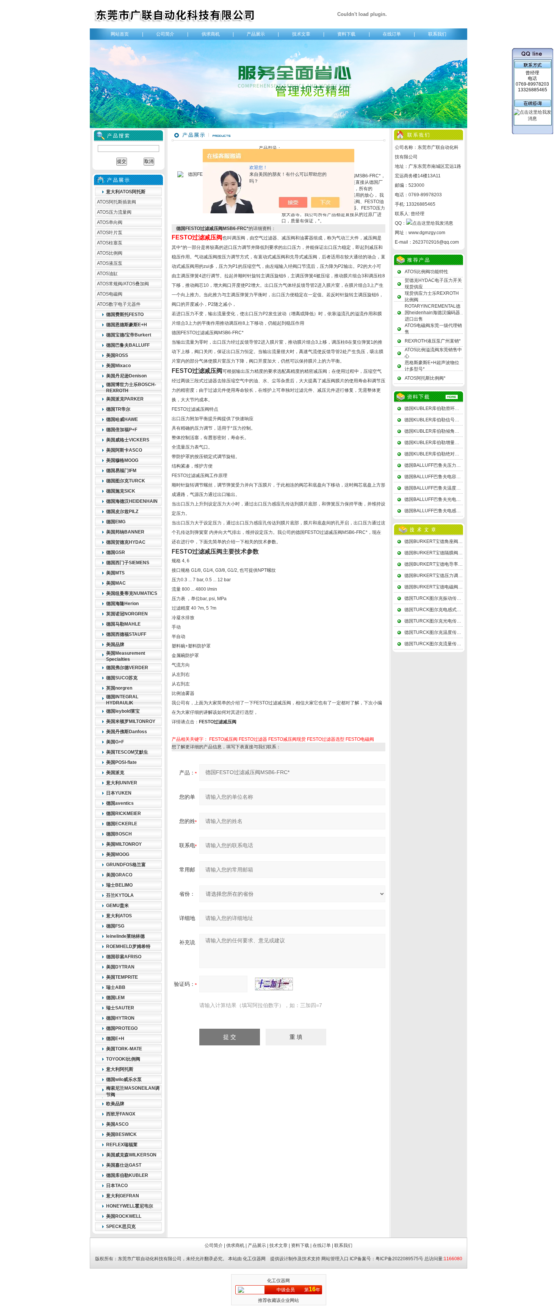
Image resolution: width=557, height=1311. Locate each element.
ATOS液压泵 (109, 263)
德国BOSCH (119, 834)
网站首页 (120, 34)
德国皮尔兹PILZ (122, 511)
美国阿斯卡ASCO (124, 450)
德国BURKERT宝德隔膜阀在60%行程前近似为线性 (456, 552)
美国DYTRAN (120, 967)
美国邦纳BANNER (125, 532)
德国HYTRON (120, 1018)
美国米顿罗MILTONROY (130, 721)
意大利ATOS (119, 915)
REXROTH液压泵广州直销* (433, 341)
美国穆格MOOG (122, 460)
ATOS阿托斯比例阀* (425, 378)
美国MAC (116, 583)
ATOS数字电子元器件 (119, 304)
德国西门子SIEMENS (127, 562)
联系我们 (437, 34)
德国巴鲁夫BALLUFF (128, 345)
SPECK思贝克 (121, 1226)
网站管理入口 (335, 1258)
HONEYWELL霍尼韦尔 (129, 1206)
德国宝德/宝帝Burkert (128, 335)
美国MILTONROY (124, 844)
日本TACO (117, 1185)
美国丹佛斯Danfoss (126, 731)
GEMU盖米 (117, 905)
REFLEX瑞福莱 (122, 1144)
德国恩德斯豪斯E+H (126, 324)
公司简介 (165, 34)
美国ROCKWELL (123, 1216)
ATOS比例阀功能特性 (426, 271)
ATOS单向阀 (109, 222)
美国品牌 (115, 644)
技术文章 (301, 34)
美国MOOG (117, 854)
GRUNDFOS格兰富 (126, 864)
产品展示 (256, 34)
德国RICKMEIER (123, 813)
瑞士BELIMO (119, 885)
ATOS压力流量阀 (114, 212)
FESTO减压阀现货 (287, 739)
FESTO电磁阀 (360, 739)
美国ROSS (117, 355)
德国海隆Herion (122, 603)
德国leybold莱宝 (123, 711)
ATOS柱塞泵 (109, 243)
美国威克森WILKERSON (131, 1155)
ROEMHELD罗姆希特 (128, 946)
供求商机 (211, 34)
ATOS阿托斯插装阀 (116, 202)
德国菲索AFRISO (123, 956)
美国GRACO (119, 875)
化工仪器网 (254, 1258)
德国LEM (115, 997)
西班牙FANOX (120, 1114)
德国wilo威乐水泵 (124, 1079)
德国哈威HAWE (122, 419)
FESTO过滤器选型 (325, 739)
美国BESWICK (121, 1134)
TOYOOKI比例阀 (123, 1059)
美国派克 (115, 772)
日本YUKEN (118, 793)
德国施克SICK (120, 491)
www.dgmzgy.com (426, 232)
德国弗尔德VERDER (127, 667)
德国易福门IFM (121, 470)
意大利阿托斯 (119, 1069)
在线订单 (392, 34)
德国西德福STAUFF (126, 634)
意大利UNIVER (121, 782)
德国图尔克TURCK (125, 480)
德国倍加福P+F (121, 429)
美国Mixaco (118, 365)
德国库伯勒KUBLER (127, 1175)
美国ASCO (117, 1124)
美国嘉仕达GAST (123, 1165)
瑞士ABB (115, 987)
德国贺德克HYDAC (126, 542)
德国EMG (115, 521)
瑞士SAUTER (120, 1008)
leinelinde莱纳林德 (125, 936)
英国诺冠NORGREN (127, 613)
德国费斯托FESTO (125, 314)
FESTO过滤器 (253, 739)
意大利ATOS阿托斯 (126, 191)
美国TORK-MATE (124, 1048)
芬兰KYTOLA (120, 895)
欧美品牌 (115, 1103)
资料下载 (346, 34)
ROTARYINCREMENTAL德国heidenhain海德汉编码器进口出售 (432, 313)
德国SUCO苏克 (122, 678)
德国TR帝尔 (118, 409)
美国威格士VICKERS (127, 440)
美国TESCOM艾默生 (127, 752)
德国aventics (120, 803)
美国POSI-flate (121, 762)
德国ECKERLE (121, 823)
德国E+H (115, 1038)
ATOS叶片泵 (109, 232)
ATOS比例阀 (109, 253)
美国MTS (115, 573)
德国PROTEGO (122, 1028)
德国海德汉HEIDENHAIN (132, 501)
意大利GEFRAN (122, 1195)
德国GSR (115, 552)
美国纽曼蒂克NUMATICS (131, 593)
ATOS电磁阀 (109, 294)
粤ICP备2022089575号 (399, 1258)
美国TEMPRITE (122, 977)
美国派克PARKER (125, 399)
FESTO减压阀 (223, 739)
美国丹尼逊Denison (126, 376)
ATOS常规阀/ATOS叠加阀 (123, 283)
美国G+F (115, 742)
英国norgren (119, 688)
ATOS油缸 (107, 273)
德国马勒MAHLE (123, 624)
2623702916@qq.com (436, 242)
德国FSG (115, 926)
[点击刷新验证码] (274, 984)
